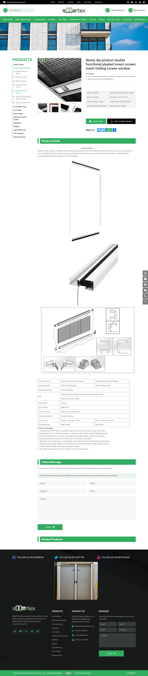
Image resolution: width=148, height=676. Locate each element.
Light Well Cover (113, 19)
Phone (92, 491)
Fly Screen (51, 19)
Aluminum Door (139, 19)
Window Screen (21, 81)
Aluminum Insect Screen (78, 19)
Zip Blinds (92, 19)
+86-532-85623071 (118, 10)
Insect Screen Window (23, 19)
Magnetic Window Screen (22, 72)
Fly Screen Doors (39, 19)
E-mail (42, 483)
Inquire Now (98, 121)
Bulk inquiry (139, 10)
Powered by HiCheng (83, 673)
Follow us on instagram (115, 557)
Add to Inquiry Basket (123, 121)
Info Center (87, 2)
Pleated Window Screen (21, 92)
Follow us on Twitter (71, 557)
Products (70, 2)
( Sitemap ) (131, 673)
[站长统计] (68, 673)
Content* (43, 499)
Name (92, 483)
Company (43, 491)
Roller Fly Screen (21, 77)
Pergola (102, 19)
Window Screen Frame (23, 103)
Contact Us (98, 2)
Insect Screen (8, 19)
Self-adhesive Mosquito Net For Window (23, 98)
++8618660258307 (81, 635)
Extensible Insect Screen (21, 86)
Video (79, 2)
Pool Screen (62, 19)
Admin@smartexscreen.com (16, 2)
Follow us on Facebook (30, 557)
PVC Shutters (126, 19)
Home (53, 2)
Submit (48, 527)
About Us (61, 2)
